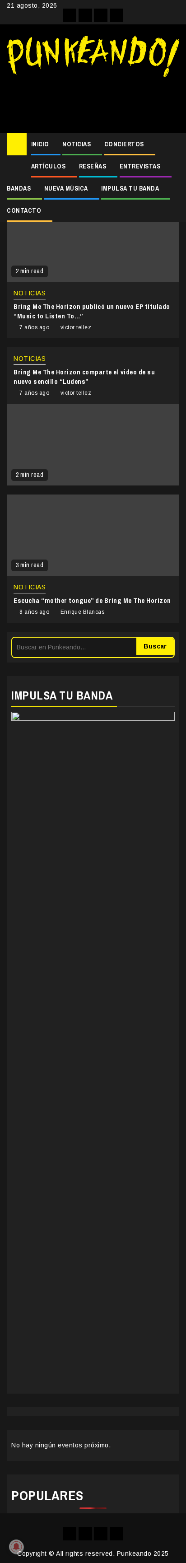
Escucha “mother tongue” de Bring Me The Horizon (92, 600)
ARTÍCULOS (48, 166)
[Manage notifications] (16, 1547)
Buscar (155, 646)
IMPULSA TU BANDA (130, 188)
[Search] (172, 144)
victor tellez (76, 327)
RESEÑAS (93, 166)
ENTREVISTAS (140, 166)
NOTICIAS (76, 144)
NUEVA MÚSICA (66, 188)
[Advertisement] (93, 101)
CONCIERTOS (124, 144)
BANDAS (19, 188)
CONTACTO (24, 210)
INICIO (40, 144)
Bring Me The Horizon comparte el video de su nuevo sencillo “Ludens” (84, 376)
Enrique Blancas (82, 612)
